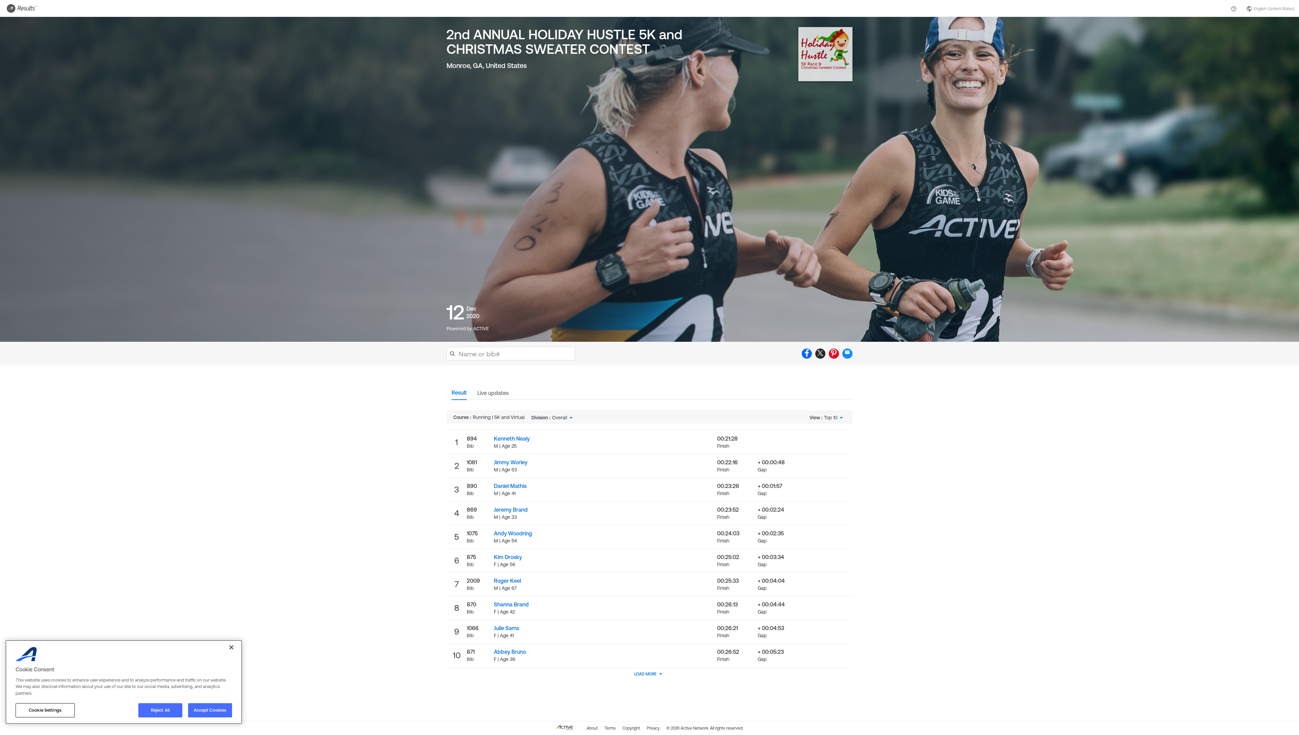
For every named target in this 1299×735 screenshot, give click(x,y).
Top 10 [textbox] (831, 417)
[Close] (231, 647)
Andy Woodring (513, 533)
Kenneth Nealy (512, 439)
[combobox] (562, 417)
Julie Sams (506, 628)
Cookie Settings (45, 710)
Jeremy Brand (511, 510)
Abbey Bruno (510, 652)
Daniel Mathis (510, 486)
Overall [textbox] (559, 417)
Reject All (160, 710)
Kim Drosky (508, 557)
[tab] (459, 394)
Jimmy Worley (510, 462)
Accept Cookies (210, 710)
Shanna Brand (511, 604)
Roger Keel (507, 581)
